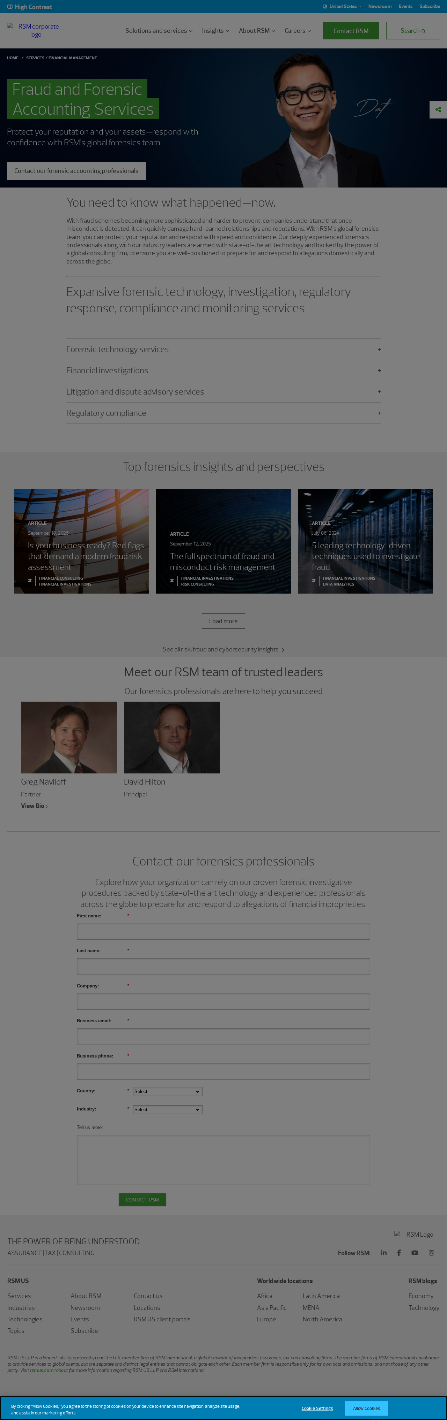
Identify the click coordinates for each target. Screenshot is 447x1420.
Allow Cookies (366, 1408)
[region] (223, 1408)
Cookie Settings (317, 1408)
